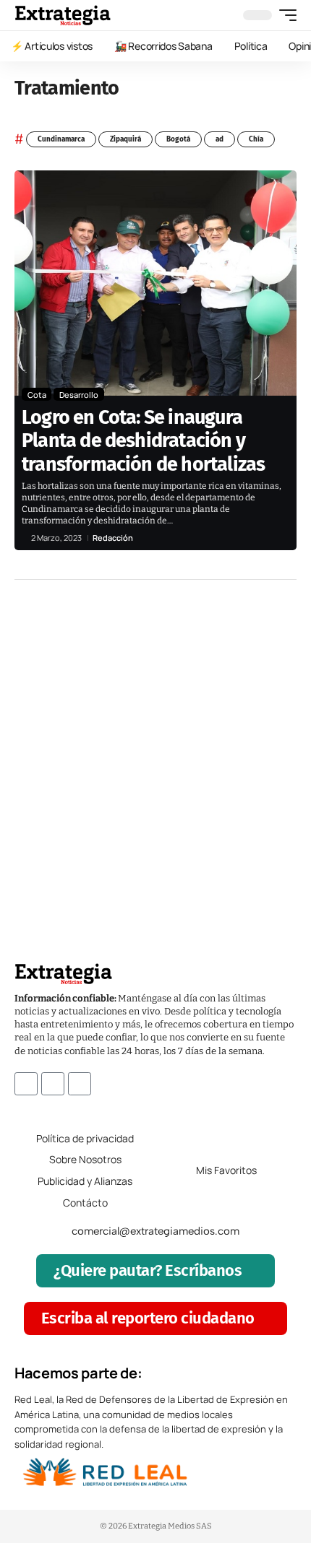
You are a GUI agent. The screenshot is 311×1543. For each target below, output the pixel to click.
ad (219, 139)
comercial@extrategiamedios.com (155, 1231)
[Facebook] (26, 1083)
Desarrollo (78, 394)
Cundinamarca (61, 139)
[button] (284, 15)
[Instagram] (52, 1083)
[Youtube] (79, 1083)
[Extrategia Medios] (62, 15)
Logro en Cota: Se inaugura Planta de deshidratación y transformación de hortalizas (143, 441)
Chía (256, 139)
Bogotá (178, 139)
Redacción (113, 537)
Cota (36, 394)
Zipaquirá (125, 139)
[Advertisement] (155, 749)
